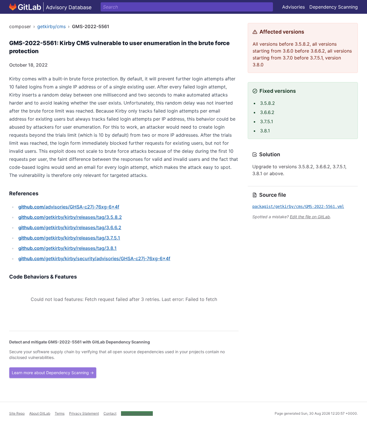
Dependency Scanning (333, 7)
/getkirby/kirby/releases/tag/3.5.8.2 (70, 217)
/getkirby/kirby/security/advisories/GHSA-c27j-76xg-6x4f (94, 258)
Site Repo (17, 413)
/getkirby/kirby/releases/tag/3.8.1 (67, 248)
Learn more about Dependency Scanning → (53, 372)
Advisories (293, 7)
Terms (60, 413)
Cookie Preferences (137, 413)
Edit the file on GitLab (310, 216)
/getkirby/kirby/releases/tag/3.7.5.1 (69, 238)
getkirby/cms (51, 26)
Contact (110, 413)
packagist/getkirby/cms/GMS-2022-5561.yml (298, 206)
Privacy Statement (84, 413)
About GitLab (39, 413)
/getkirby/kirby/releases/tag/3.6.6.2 (69, 227)
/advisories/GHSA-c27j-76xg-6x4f (68, 207)
